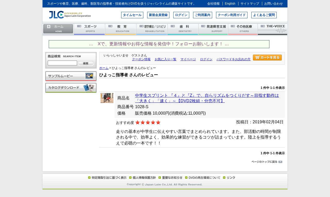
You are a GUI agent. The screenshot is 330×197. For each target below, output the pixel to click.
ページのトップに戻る (165, 162)
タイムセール (132, 15)
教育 (120, 29)
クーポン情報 (141, 59)
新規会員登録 (158, 15)
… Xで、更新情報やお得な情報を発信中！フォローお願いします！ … (159, 43)
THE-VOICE (272, 29)
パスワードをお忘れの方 (234, 59)
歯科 (183, 29)
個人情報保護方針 (141, 177)
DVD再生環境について (203, 177)
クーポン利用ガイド (232, 15)
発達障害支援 (213, 29)
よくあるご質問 (264, 15)
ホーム (58, 29)
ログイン (181, 15)
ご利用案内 (202, 15)
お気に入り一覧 (165, 59)
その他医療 (243, 29)
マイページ (188, 59)
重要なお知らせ (169, 177)
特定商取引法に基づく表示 (107, 177)
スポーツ (89, 29)
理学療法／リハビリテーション (152, 29)
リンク (229, 177)
